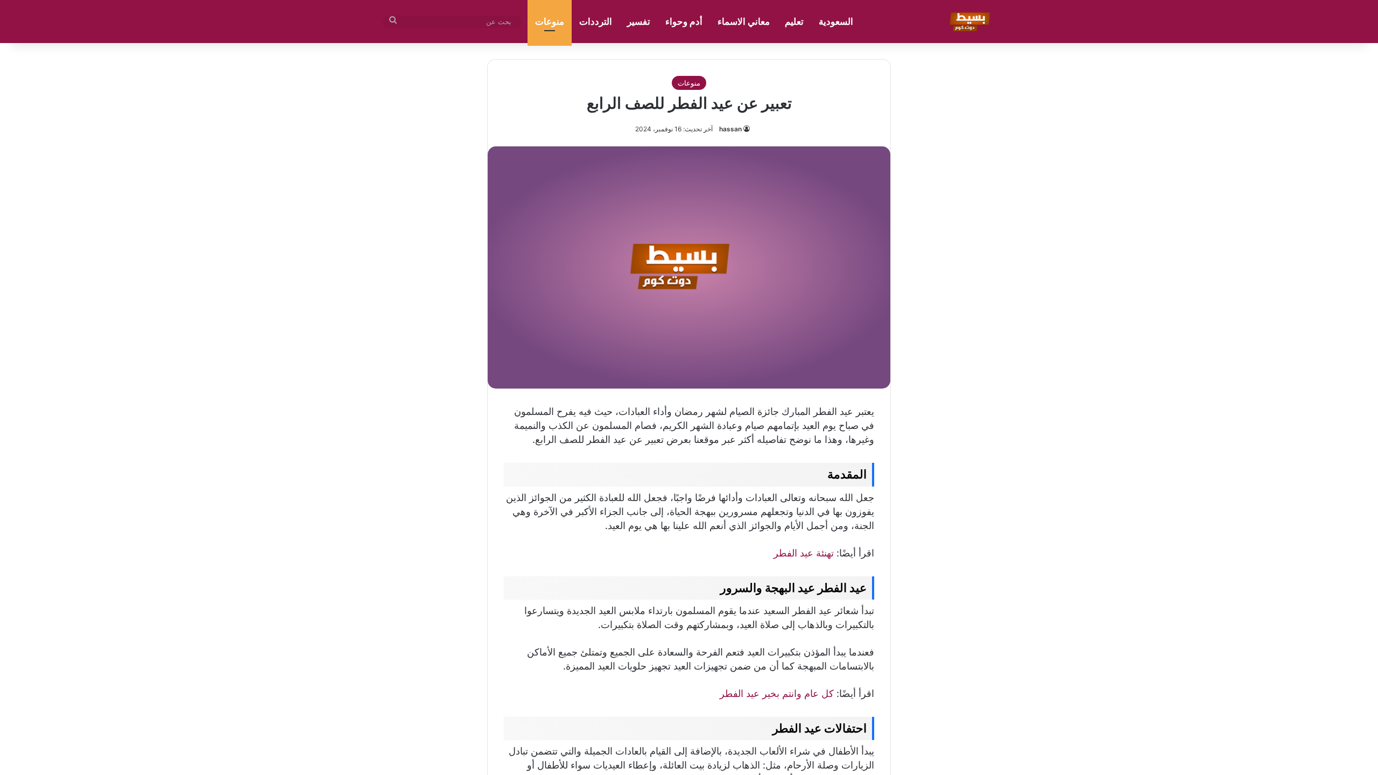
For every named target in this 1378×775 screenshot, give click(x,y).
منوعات (549, 21)
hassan (730, 129)
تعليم (794, 21)
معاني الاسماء (744, 21)
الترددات (595, 21)
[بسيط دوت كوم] (968, 21)
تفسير (638, 21)
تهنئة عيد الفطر (804, 553)
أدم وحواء (683, 21)
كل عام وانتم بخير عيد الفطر (777, 693)
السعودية (836, 21)
